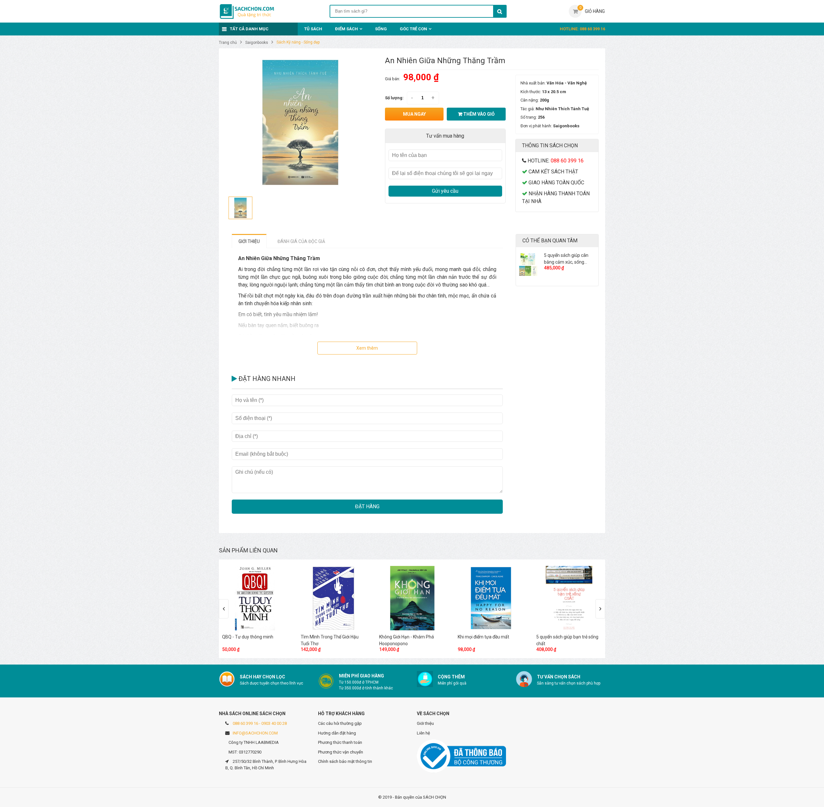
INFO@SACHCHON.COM (255, 733)
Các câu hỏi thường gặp (340, 723)
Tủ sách (313, 28)
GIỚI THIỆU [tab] (249, 241)
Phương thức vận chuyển (340, 752)
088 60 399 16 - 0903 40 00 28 (260, 723)
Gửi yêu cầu (445, 191)
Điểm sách (346, 28)
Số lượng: (394, 97)
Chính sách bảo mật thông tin (345, 761)
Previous (224, 608)
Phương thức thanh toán (340, 742)
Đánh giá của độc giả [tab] (301, 241)
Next (600, 608)
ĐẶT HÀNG (367, 506)
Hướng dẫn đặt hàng (337, 733)
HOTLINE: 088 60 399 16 (582, 28)
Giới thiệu (425, 723)
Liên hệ (423, 733)
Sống (381, 28)
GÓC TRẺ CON (413, 28)
